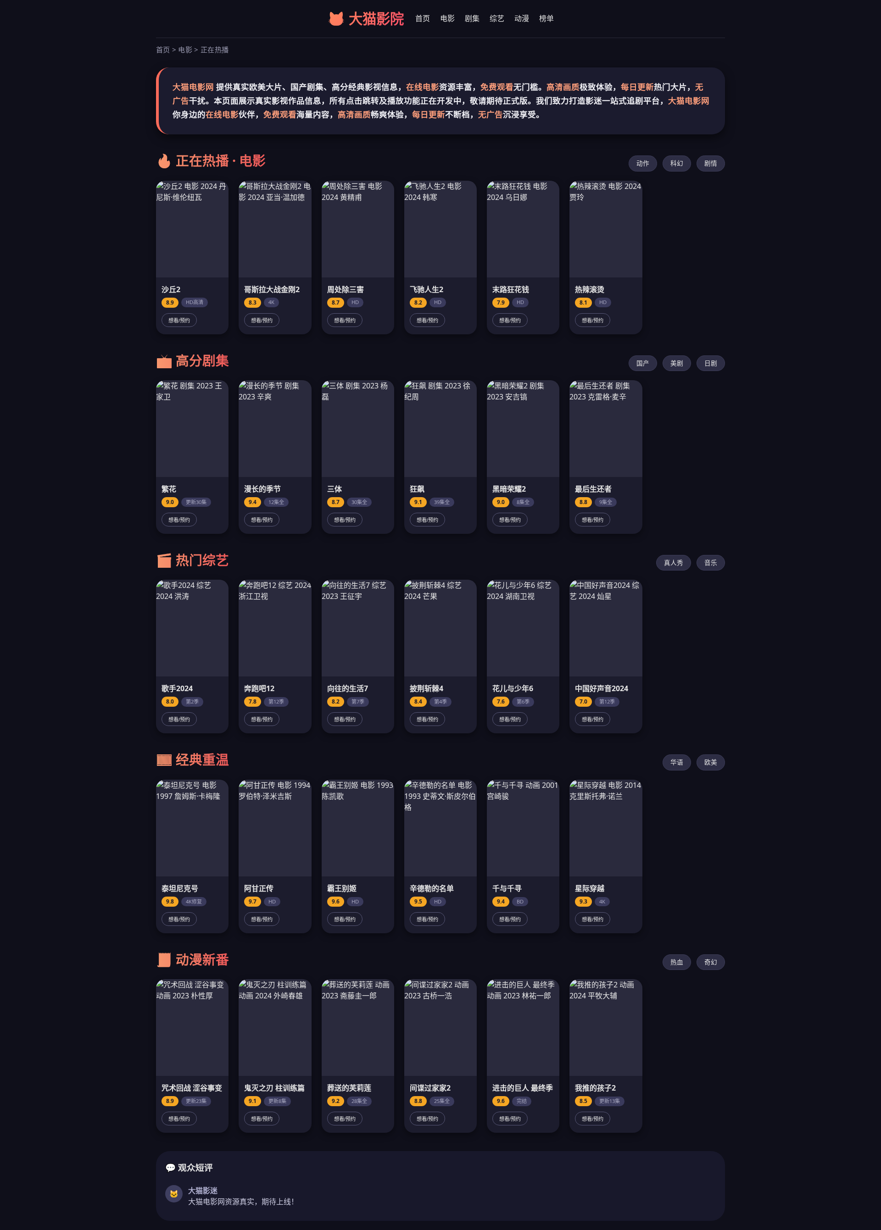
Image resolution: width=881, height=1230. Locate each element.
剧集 (472, 18)
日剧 (710, 363)
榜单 (546, 18)
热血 (676, 962)
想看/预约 (179, 320)
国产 (642, 363)
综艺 (497, 18)
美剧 (676, 363)
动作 (642, 163)
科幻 (676, 163)
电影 (447, 18)
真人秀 (673, 562)
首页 (422, 18)
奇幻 (710, 962)
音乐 (710, 562)
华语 (676, 762)
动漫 (521, 18)
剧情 (710, 163)
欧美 (710, 762)
